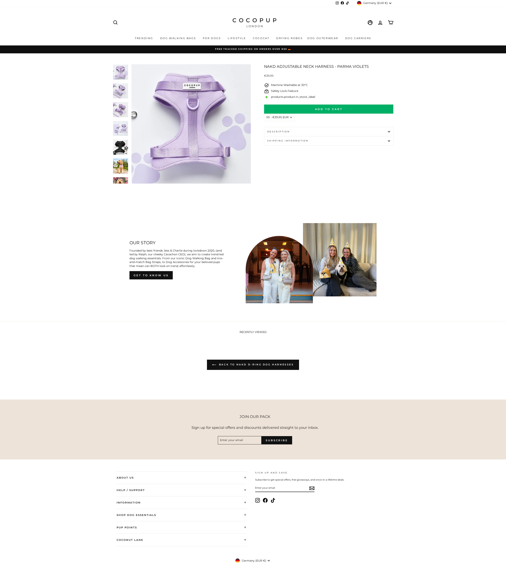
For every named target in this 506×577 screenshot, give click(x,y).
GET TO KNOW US (151, 275)
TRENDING (144, 38)
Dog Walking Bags (178, 38)
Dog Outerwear (323, 38)
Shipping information (287, 140)
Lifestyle (237, 38)
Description (278, 131)
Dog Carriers (358, 38)
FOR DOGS (212, 38)
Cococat (261, 38)
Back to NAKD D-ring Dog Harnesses (256, 364)
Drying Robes (289, 38)
